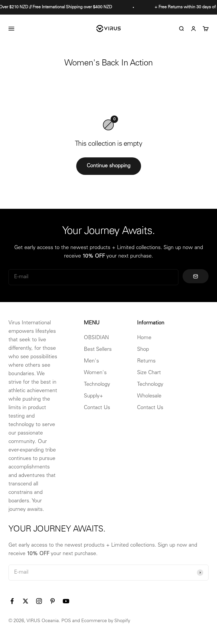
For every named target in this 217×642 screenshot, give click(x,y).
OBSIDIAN (96, 338)
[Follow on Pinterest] (52, 601)
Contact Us (97, 408)
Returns (146, 361)
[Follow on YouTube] (66, 601)
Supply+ (93, 396)
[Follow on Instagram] (39, 601)
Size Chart (149, 373)
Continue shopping (108, 166)
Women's (95, 373)
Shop (143, 349)
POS (66, 621)
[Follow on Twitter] (25, 601)
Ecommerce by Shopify (105, 621)
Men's (91, 361)
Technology (97, 384)
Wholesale (149, 396)
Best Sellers (98, 349)
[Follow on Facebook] (12, 601)
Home (144, 338)
